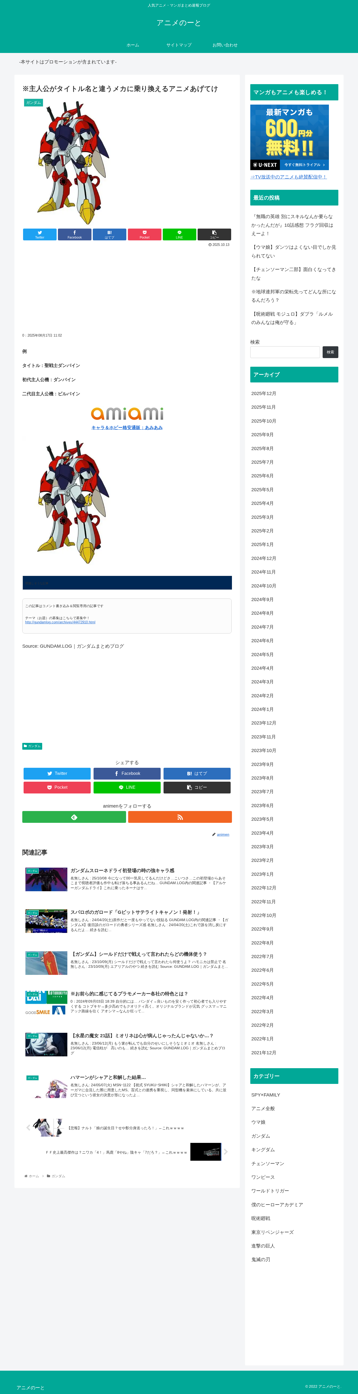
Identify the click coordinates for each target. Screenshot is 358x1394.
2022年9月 (262, 929)
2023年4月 (262, 832)
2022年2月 (262, 1025)
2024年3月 (262, 681)
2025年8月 (262, 448)
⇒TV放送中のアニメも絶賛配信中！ (288, 177)
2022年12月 (263, 887)
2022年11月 (263, 901)
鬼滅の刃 (260, 1259)
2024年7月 (262, 626)
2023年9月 (262, 764)
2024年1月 (262, 709)
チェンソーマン (267, 1163)
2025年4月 (262, 503)
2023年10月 (263, 750)
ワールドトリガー (270, 1190)
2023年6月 (262, 805)
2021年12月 (263, 1052)
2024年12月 (263, 558)
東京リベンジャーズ (272, 1232)
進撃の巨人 (263, 1246)
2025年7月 (262, 462)
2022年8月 (262, 942)
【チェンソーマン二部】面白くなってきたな (293, 273)
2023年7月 (262, 791)
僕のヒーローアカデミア (277, 1204)
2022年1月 (262, 1038)
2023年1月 (262, 874)
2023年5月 (262, 819)
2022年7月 (262, 956)
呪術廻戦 (260, 1218)
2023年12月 (263, 723)
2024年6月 (262, 640)
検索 (255, 342)
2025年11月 (263, 407)
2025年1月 (262, 544)
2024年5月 (262, 654)
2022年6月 (262, 970)
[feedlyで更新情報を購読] (74, 817)
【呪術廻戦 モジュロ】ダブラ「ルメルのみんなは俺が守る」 (292, 318)
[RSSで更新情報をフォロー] (180, 817)
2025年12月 (263, 393)
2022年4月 (262, 997)
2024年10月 (263, 585)
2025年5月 (262, 489)
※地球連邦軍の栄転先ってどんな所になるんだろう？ (293, 296)
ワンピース (263, 1177)
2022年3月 (262, 1011)
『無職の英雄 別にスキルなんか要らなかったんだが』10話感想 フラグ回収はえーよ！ (292, 225)
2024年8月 (262, 613)
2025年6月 (262, 475)
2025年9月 (262, 434)
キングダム (263, 1149)
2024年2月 (262, 695)
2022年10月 (263, 915)
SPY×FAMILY (265, 1094)
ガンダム (34, 746)
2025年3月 (262, 517)
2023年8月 (262, 778)
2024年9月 (262, 599)
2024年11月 (263, 572)
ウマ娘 (258, 1122)
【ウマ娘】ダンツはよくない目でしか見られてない (293, 251)
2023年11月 (263, 736)
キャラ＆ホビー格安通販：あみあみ (127, 427)
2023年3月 (262, 846)
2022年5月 (262, 983)
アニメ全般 (263, 1108)
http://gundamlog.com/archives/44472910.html (60, 622)
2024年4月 (262, 668)
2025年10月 (263, 420)
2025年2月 (262, 530)
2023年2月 (262, 860)
